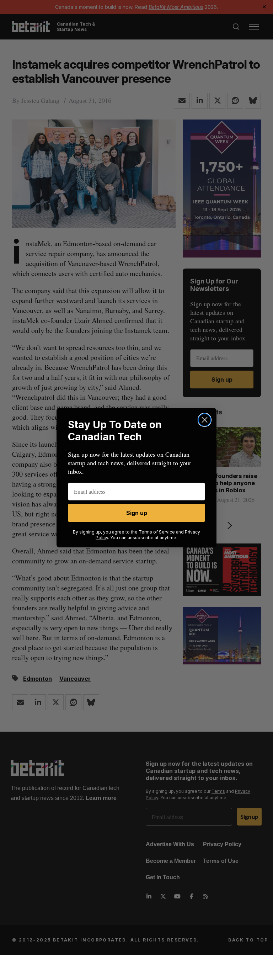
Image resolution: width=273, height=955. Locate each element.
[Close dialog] (204, 420)
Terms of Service (157, 532)
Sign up (136, 512)
